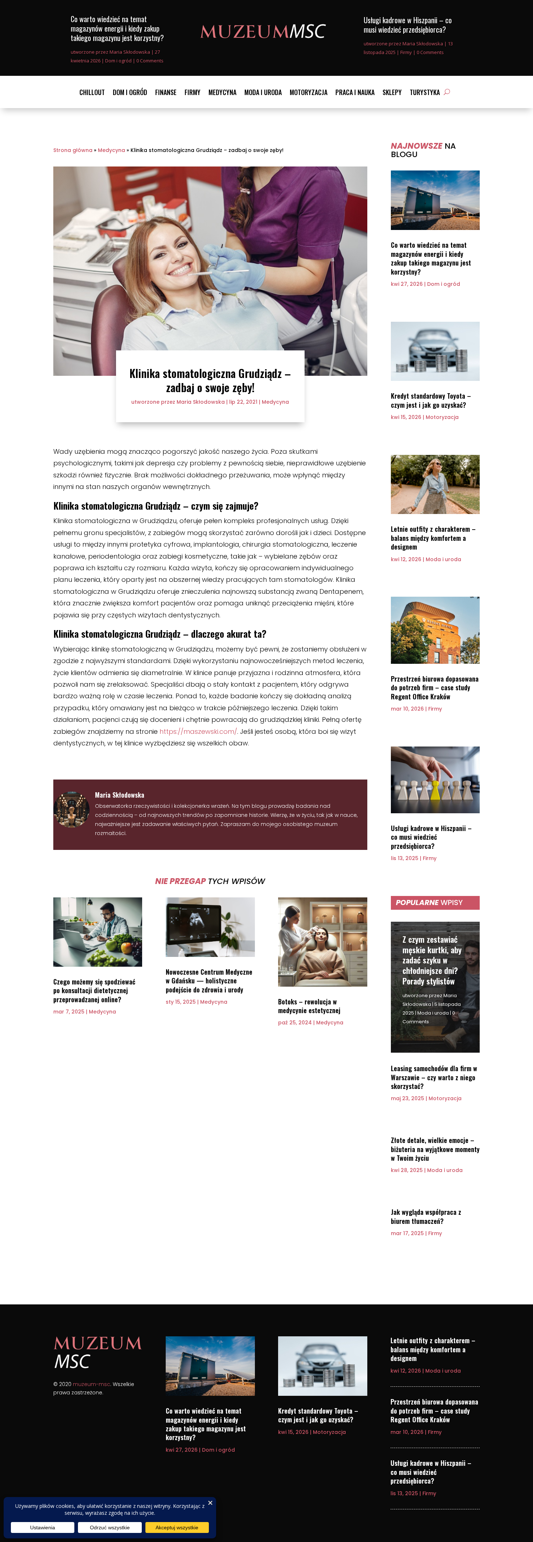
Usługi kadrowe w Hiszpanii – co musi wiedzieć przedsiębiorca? (408, 25)
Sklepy (392, 93)
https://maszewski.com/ (198, 731)
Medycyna (222, 93)
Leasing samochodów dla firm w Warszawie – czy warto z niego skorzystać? (434, 1077)
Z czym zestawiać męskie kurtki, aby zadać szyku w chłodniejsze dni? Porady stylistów (432, 959)
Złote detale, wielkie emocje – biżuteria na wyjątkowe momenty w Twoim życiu (435, 1149)
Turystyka (425, 93)
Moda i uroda (263, 93)
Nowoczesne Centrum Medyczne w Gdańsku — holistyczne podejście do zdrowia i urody (209, 980)
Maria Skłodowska (130, 52)
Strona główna (72, 150)
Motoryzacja (308, 93)
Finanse (166, 93)
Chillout (92, 93)
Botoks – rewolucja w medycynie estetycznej (309, 1006)
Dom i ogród (118, 60)
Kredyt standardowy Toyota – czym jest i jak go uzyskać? (431, 400)
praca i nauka (355, 93)
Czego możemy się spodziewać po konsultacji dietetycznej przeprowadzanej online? (94, 990)
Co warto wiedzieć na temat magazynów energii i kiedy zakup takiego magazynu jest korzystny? (117, 28)
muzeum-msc (91, 1384)
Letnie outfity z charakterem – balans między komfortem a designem (433, 537)
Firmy (406, 52)
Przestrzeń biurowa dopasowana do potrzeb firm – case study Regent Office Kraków (435, 687)
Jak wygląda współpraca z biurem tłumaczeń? (426, 1216)
